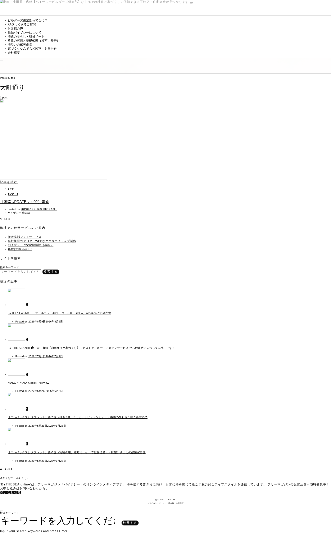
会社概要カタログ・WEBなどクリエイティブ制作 (42, 241)
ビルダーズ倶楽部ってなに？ (28, 20)
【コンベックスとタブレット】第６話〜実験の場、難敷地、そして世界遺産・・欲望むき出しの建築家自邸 (77, 452)
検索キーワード (9, 267)
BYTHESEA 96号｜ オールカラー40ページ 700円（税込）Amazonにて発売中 (59, 313)
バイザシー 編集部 (19, 212)
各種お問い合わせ (20, 249)
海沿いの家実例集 (20, 44)
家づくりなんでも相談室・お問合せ (32, 48)
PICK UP (13, 194)
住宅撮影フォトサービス (24, 237)
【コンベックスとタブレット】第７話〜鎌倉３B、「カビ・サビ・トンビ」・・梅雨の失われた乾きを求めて (77, 417)
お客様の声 (15, 28)
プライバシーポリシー (156, 503)
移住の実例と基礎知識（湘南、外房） (34, 40)
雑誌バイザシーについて (24, 32)
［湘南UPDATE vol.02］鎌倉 (24, 202)
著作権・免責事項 (176, 503)
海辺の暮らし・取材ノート (26, 36)
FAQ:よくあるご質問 (22, 24)
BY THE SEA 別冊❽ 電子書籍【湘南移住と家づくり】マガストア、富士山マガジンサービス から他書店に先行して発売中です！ (91, 347)
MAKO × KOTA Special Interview (28, 382)
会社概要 (14, 52)
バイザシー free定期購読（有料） (30, 245)
